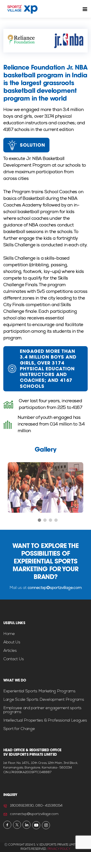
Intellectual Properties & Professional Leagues (45, 721)
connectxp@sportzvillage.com (54, 588)
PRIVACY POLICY (58, 849)
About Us (11, 642)
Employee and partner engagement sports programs (42, 710)
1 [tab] (39, 520)
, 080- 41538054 (48, 806)
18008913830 (22, 806)
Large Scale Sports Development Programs (43, 700)
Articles (10, 651)
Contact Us (13, 659)
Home (9, 634)
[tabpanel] (45, 487)
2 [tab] (45, 520)
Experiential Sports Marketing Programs (39, 691)
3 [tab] (50, 520)
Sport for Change (19, 729)
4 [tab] (56, 520)
